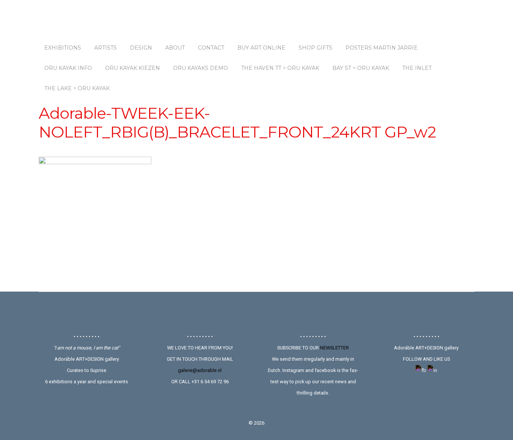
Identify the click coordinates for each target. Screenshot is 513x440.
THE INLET (417, 68)
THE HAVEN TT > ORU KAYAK (280, 68)
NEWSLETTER (334, 348)
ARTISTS (105, 47)
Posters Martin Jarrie (382, 47)
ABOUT (175, 47)
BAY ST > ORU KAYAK (360, 68)
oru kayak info (68, 68)
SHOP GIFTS (315, 47)
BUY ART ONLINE (261, 47)
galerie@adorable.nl (200, 370)
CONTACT (211, 47)
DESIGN (141, 47)
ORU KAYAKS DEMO (200, 68)
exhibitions (62, 47)
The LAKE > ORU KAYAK (77, 88)
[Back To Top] (257, 312)
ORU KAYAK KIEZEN (132, 68)
